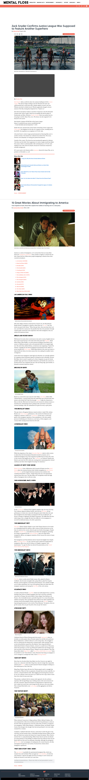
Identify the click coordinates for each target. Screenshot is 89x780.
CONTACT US (32, 774)
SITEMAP (45, 775)
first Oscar (44, 511)
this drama (43, 397)
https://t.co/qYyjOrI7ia (20, 123)
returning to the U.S (22, 541)
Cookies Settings (68, 775)
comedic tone (22, 532)
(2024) (21, 268)
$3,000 (23, 664)
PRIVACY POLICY (57, 774)
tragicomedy (44, 637)
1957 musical (19, 752)
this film (47, 341)
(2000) (22, 263)
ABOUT (19, 774)
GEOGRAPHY (59, 2)
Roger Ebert (27, 651)
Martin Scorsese (18, 468)
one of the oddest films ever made (42, 651)
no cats (45, 325)
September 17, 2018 (32, 125)
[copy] (22, 34)
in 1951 (38, 400)
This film (16, 579)
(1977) (20, 284)
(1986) (22, 261)
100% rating (33, 686)
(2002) (23, 272)
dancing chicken (42, 654)
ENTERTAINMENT (50, 2)
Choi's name (17, 129)
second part (20, 509)
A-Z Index (56, 775)
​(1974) (23, 275)
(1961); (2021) (23, 291)
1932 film (31, 593)
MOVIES (20, 765)
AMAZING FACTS (41, 2)
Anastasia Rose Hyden (18, 207)
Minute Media (42, 778)
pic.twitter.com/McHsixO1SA (33, 123)
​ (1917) (21, 277)
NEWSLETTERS (46, 774)
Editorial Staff (16, 31)
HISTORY (66, 2)
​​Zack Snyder (17, 102)
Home (15, 193)
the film (46, 601)
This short (16, 526)
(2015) (20, 265)
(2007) (21, 289)
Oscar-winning (24, 414)
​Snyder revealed (35, 115)
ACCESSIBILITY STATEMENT (34, 775)
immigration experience (25, 254)
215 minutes (34, 415)
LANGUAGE (72, 2)
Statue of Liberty (33, 533)
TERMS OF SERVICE (21, 775)
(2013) (21, 279)
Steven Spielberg (42, 754)
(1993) (21, 270)
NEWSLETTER (32, 2)
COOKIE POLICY (67, 774)
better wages (27, 349)
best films (35, 586)
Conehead (37, 458)
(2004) (20, 286)
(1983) (20, 282)
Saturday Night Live (37, 453)
